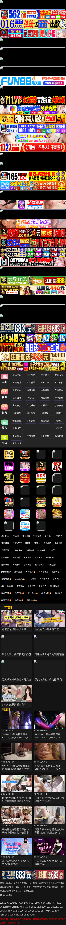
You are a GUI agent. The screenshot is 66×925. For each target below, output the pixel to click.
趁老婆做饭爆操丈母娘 (14, 629)
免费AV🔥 (19, 600)
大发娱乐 (52, 564)
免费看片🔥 (30, 571)
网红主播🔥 (32, 600)
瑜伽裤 (45, 412)
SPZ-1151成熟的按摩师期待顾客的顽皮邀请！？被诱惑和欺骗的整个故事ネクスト (16, 770)
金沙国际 (57, 578)
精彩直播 (41, 550)
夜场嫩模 (16, 564)
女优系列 (31, 405)
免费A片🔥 (20, 593)
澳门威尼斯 (55, 586)
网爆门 (59, 420)
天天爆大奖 (44, 578)
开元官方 (32, 578)
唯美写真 (45, 420)
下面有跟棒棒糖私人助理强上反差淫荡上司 (49, 799)
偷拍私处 (50, 557)
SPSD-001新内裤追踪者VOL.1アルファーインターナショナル (49, 769)
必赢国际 (58, 543)
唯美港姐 (45, 390)
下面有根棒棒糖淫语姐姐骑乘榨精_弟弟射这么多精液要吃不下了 (49, 832)
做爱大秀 (31, 586)
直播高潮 (30, 550)
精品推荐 (16, 375)
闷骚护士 (59, 412)
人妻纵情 (45, 435)
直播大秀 (42, 586)
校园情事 (31, 435)
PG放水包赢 (17, 550)
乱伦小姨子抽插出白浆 (14, 704)
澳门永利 (48, 536)
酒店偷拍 (5, 557)
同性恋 (59, 428)
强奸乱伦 (31, 375)
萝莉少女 (59, 375)
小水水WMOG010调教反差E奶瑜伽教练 (15, 862)
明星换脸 (31, 412)
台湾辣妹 (16, 390)
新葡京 (37, 543)
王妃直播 (27, 557)
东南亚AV (59, 390)
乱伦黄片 (39, 557)
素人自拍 (59, 382)
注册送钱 (5, 543)
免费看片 (20, 586)
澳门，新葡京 (7, 586)
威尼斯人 (5, 536)
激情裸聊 (56, 571)
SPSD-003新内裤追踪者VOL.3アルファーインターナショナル (16, 737)
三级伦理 (16, 382)
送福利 (28, 543)
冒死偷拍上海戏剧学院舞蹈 (49, 654)
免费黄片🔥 (6, 578)
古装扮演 (16, 405)
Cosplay (45, 382)
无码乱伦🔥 (20, 578)
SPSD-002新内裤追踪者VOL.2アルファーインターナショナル (49, 737)
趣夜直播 (5, 564)
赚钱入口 (59, 593)
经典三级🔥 (6, 593)
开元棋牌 (26, 536)
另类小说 (16, 443)
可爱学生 (45, 405)
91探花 (31, 397)
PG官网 (15, 536)
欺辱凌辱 (16, 397)
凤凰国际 (5, 550)
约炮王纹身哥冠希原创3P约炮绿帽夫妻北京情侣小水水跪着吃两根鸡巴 (16, 832)
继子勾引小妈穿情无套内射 (16, 654)
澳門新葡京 (6, 571)
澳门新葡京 (40, 564)
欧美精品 (45, 375)
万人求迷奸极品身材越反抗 (16, 679)
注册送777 (17, 543)
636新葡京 (43, 571)
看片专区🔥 (46, 593)
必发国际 (27, 564)
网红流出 (45, 397)
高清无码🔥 (6, 600)
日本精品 (31, 382)
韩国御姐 (31, 390)
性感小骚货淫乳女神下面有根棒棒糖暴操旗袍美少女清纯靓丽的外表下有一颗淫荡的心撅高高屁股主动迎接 (16, 802)
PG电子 (59, 536)
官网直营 (37, 536)
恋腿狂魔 (59, 405)
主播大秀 (16, 557)
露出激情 (31, 420)
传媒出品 (16, 428)
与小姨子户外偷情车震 (47, 629)
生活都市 (16, 435)
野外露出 (59, 397)
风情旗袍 (16, 412)
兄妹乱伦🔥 (33, 593)
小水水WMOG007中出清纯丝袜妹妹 (48, 862)
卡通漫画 (16, 420)
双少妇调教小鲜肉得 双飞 (48, 679)
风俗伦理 (59, 435)
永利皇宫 (18, 571)
